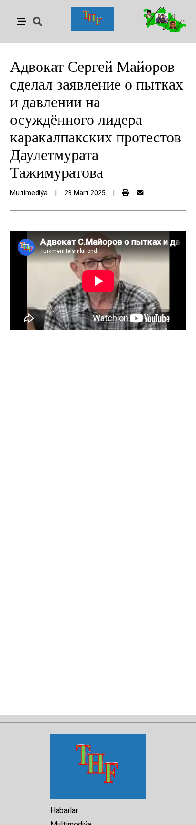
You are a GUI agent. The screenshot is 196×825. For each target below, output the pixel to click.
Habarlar (64, 810)
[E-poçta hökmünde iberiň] (140, 193)
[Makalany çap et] (125, 193)
